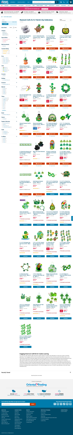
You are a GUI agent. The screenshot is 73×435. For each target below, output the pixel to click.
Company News (29, 422)
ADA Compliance (18, 426)
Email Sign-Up (4, 420)
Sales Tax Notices (18, 423)
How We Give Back (29, 413)
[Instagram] (70, 404)
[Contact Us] (64, 2)
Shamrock (5, 23)
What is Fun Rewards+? (5, 423)
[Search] (57, 2)
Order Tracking (17, 414)
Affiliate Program (29, 416)
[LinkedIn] (58, 404)
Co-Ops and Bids (4, 413)
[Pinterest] (61, 404)
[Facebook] (55, 404)
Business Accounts (4, 414)
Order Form (17, 416)
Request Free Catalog (5, 416)
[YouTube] (67, 404)
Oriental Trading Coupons (6, 419)
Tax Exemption (17, 425)
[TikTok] (64, 404)
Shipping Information (18, 419)
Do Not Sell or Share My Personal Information (49, 417)
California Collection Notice (46, 414)
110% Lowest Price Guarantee (31, 417)
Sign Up (32, 404)
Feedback (72, 218)
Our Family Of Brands (30, 420)
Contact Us (17, 411)
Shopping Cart (17, 420)
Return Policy (17, 417)
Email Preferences (18, 428)
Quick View (26, 50)
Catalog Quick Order (5, 411)
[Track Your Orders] (61, 2)
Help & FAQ (17, 413)
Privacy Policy (43, 411)
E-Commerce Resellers (45, 419)
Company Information (30, 411)
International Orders (18, 422)
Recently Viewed (5, 372)
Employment (28, 414)
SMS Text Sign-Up (4, 422)
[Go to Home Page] (1, 16)
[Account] (67, 2)
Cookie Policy (43, 420)
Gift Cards (3, 417)
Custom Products (64, 411)
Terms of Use (43, 413)
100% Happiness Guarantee (31, 419)
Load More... (4, 110)
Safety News (43, 416)
